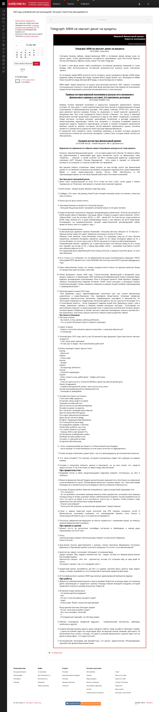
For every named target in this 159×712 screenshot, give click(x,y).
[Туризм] (3, 64)
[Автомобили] (3, 18)
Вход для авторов (20, 672)
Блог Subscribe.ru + (44, 675)
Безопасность (43, 679)
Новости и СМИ (120, 679)
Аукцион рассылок (68, 682)
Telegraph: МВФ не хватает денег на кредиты (99, 48)
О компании (42, 672)
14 (21, 53)
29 (25, 57)
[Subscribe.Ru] (17, 4)
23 (29, 55)
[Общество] (3, 48)
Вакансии (41, 682)
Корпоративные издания (71, 675)
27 (17, 57)
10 (34, 50)
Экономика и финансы (94, 686)
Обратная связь (43, 686)
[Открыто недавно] (3, 14)
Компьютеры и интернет (95, 693)
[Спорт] (3, 56)
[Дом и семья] (3, 26)
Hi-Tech (89, 689)
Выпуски (56, 4)
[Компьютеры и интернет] (3, 37)
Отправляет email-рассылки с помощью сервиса (38, 4)
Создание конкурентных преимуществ (27, 26)
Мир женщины (91, 679)
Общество (118, 686)
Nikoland (149, 703)
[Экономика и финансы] (3, 67)
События (65, 686)
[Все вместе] (3, 10)
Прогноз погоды (120, 675)
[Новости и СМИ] (3, 45)
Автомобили (91, 672)
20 (17, 55)
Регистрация (18, 675)
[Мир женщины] (3, 29)
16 (29, 53)
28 (21, 57)
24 (34, 55)
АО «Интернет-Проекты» (32, 703)
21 (21, 55)
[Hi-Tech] (3, 33)
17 (34, 53)
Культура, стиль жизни (123, 693)
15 (25, 53)
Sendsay (65, 679)
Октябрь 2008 (31, 45)
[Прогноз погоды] (3, 52)
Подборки (85, 4)
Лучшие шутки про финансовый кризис (99, 140)
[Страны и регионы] (3, 60)
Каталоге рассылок (31, 36)
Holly (22, 71)
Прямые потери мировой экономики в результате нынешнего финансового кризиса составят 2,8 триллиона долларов (100, 96)
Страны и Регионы (121, 682)
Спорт (117, 672)
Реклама (65, 672)
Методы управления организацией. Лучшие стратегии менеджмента (51, 11)
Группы (70, 4)
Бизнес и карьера (93, 682)
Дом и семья (119, 689)
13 (17, 53)
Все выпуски (101, 20)
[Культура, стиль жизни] (3, 41)
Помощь (16, 682)
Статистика (21, 76)
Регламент (17, 679)
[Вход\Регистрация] (139, 4)
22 (25, 55)
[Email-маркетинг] (3, 71)
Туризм (89, 675)
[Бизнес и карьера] (3, 22)
